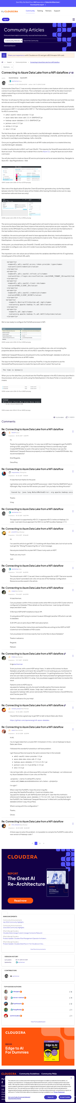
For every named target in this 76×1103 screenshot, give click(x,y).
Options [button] (6, 67)
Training (40, 11)
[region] (39, 1089)
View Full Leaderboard (38, 1022)
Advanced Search (9, 45)
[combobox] (47, 41)
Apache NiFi (23, 78)
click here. (4, 1099)
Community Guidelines (29, 1073)
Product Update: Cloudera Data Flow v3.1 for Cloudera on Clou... (23, 944)
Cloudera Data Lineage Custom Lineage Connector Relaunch (22, 933)
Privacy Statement (59, 1092)
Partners (48, 11)
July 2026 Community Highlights (13, 922)
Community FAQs (49, 1073)
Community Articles (21, 62)
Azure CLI (46, 151)
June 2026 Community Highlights (13, 927)
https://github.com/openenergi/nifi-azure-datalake (29, 720)
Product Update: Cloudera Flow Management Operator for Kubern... (25, 938)
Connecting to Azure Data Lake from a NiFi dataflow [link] (45, 62)
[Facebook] (2, 1082)
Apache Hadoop (13, 78)
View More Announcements (38, 949)
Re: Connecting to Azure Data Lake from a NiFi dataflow (32, 429)
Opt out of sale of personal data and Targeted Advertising (19, 1097)
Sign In (6, 19)
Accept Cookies (65, 1097)
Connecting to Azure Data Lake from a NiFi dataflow (35, 72)
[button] (21, 173)
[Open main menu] (73, 19)
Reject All (50, 1097)
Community (30, 11)
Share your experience (16, 55)
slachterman (18, 664)
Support (57, 11)
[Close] (71, 1078)
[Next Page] (44, 843)
